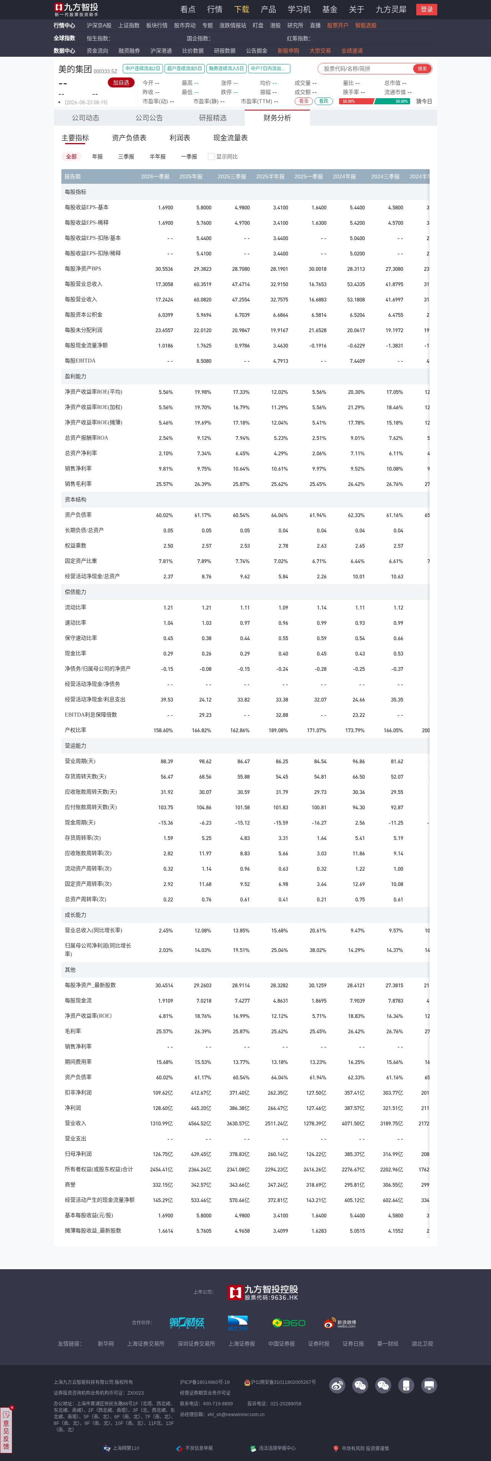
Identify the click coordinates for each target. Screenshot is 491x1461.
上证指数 (129, 25)
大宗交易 (320, 51)
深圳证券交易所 (196, 1344)
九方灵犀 (391, 9)
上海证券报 (241, 1344)
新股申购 (288, 51)
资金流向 (97, 51)
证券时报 (319, 1344)
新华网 (106, 1344)
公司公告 (149, 118)
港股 (275, 25)
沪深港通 (161, 51)
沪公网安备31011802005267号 (283, 1382)
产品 (268, 9)
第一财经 (388, 1344)
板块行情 (157, 25)
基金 (330, 9)
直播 (315, 25)
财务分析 (277, 118)
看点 (188, 9)
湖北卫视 (422, 1344)
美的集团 (75, 69)
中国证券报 (281, 1344)
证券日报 (353, 1344)
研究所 (295, 25)
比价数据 (193, 51)
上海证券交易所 (146, 1344)
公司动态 (85, 118)
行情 (214, 9)
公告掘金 (256, 51)
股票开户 (338, 25)
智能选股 (366, 25)
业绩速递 (352, 51)
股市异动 (185, 25)
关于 (356, 9)
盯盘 (258, 25)
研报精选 (213, 118)
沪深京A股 (99, 25)
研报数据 (225, 51)
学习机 (299, 9)
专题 (208, 25)
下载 (241, 9)
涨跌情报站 (232, 25)
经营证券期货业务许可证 (205, 1393)
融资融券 (129, 51)
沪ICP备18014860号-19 (205, 1382)
